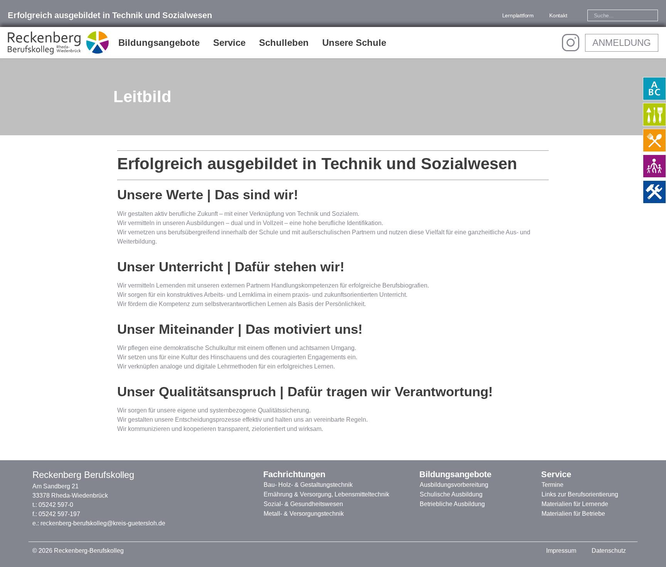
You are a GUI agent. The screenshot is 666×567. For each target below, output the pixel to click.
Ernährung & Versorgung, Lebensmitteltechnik (326, 494)
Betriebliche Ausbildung (452, 504)
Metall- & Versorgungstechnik (304, 513)
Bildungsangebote (159, 43)
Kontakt (558, 15)
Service (229, 43)
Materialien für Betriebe (573, 513)
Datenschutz (609, 550)
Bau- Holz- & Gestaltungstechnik (308, 484)
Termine (552, 484)
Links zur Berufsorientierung (580, 494)
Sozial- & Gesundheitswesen (303, 504)
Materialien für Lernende (575, 504)
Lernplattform (518, 15)
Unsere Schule (354, 43)
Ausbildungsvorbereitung (454, 484)
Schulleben (284, 43)
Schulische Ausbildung (451, 494)
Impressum (561, 550)
